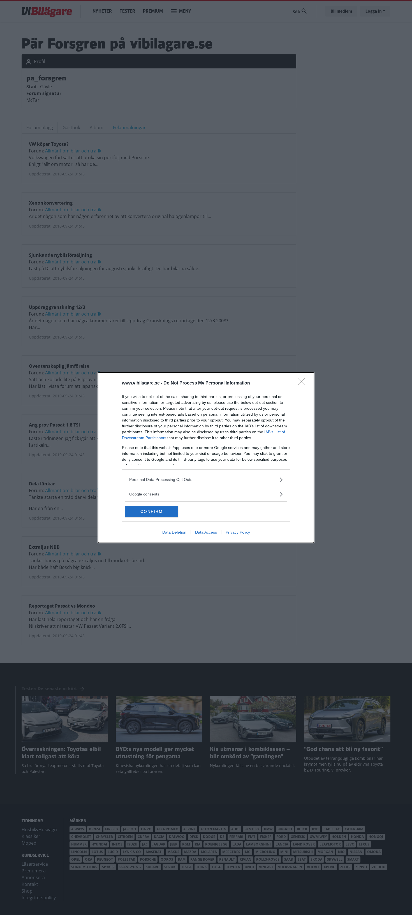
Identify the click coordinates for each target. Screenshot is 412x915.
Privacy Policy (238, 532)
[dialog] (206, 457)
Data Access (206, 532)
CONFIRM (151, 511)
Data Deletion (174, 532)
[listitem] (206, 480)
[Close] (303, 383)
